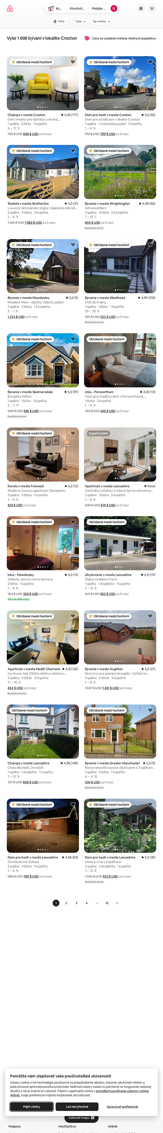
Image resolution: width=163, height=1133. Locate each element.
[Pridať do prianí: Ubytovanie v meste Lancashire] (150, 521)
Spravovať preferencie (122, 1107)
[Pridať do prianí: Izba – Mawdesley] (73, 521)
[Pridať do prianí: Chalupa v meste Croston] (73, 61)
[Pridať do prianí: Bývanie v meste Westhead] (150, 244)
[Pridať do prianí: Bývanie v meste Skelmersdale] (73, 338)
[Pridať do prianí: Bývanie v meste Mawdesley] (73, 244)
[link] (46, 903)
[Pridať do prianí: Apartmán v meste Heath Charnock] (73, 615)
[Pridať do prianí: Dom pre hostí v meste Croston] (150, 61)
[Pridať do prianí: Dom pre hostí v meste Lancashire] (73, 804)
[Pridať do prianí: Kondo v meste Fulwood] (73, 433)
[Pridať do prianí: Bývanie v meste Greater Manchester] (150, 710)
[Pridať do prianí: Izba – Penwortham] (150, 338)
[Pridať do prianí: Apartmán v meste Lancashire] (150, 433)
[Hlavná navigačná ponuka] (152, 8)
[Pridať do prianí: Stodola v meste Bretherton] (73, 150)
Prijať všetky (31, 1107)
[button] (30, 134)
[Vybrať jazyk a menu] (141, 8)
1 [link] (56, 903)
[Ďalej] (116, 903)
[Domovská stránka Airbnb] (10, 8)
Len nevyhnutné (77, 1107)
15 (106, 903)
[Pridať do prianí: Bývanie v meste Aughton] (150, 615)
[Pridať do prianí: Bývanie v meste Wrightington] (150, 150)
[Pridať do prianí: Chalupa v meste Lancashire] (73, 710)
